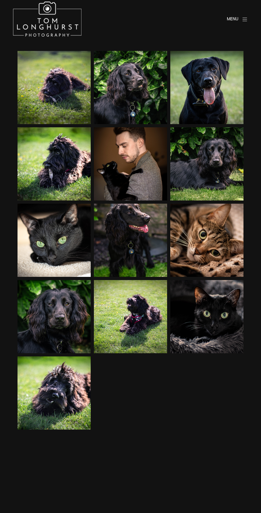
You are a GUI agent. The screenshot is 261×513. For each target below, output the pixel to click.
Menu (232, 19)
